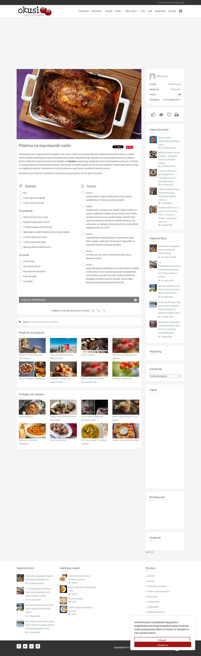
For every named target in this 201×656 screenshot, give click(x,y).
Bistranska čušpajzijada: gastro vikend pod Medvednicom (169, 249)
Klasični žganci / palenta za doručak (81, 609)
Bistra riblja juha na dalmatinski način (82, 589)
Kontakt (169, 2)
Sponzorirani (153, 602)
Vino (143, 11)
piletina (54, 322)
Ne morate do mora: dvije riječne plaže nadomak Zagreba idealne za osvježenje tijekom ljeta (169, 307)
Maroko (40, 322)
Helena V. (164, 76)
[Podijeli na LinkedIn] (98, 311)
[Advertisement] (100, 41)
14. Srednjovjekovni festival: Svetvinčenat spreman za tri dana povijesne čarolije (169, 269)
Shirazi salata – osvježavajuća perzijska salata (169, 141)
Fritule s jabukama (58, 440)
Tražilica (161, 2)
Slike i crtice (131, 11)
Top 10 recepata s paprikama (32, 378)
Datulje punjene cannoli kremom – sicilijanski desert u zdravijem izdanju (169, 157)
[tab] (79, 300)
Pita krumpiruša (26, 416)
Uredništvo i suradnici (157, 586)
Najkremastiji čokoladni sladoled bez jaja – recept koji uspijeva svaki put (168, 194)
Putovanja (96, 11)
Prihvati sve (163, 645)
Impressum (153, 596)
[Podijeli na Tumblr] (104, 311)
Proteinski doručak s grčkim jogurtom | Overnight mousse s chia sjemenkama (167, 176)
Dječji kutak (160, 11)
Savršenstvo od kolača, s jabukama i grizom (80, 578)
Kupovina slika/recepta (33, 299)
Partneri (151, 581)
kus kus (32, 322)
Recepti (108, 11)
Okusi (118, 11)
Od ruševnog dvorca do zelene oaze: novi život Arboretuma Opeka (169, 289)
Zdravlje (172, 11)
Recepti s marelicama (122, 378)
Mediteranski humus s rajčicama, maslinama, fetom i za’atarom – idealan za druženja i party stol (168, 214)
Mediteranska (174, 84)
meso (47, 322)
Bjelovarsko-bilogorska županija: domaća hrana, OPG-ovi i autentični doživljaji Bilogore (169, 327)
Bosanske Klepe (76, 598)
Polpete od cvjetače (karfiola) (125, 440)
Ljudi (150, 11)
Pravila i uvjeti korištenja (158, 591)
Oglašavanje (179, 2)
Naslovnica (84, 11)
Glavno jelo (176, 89)
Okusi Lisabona (88, 355)
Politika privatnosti (156, 612)
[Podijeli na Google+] (93, 311)
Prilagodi (162, 640)
